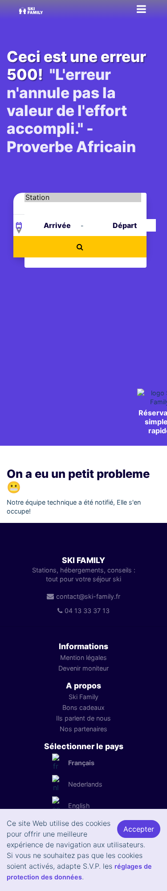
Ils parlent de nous (83, 718)
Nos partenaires (83, 729)
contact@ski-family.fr (88, 596)
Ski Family (83, 696)
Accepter (138, 829)
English (79, 805)
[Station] (82, 197)
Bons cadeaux (83, 707)
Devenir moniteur (83, 668)
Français (81, 763)
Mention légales (83, 657)
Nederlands (85, 784)
